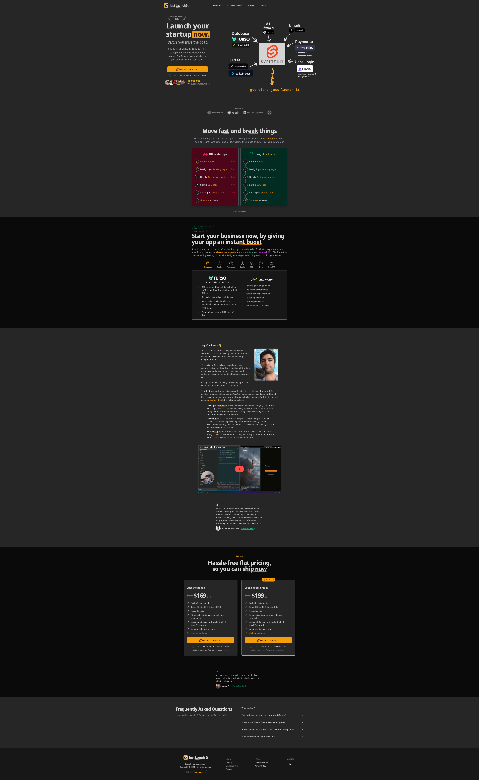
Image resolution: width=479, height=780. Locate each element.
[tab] (207, 265)
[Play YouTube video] (239, 469)
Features (217, 5)
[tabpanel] (239, 296)
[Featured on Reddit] (233, 113)
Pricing (251, 5)
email (223, 715)
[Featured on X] (269, 112)
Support (229, 769)
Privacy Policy (260, 766)
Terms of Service (261, 763)
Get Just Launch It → (189, 69)
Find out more (240, 211)
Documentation (233, 5)
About (263, 5)
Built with (196, 772)
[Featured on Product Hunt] (215, 112)
